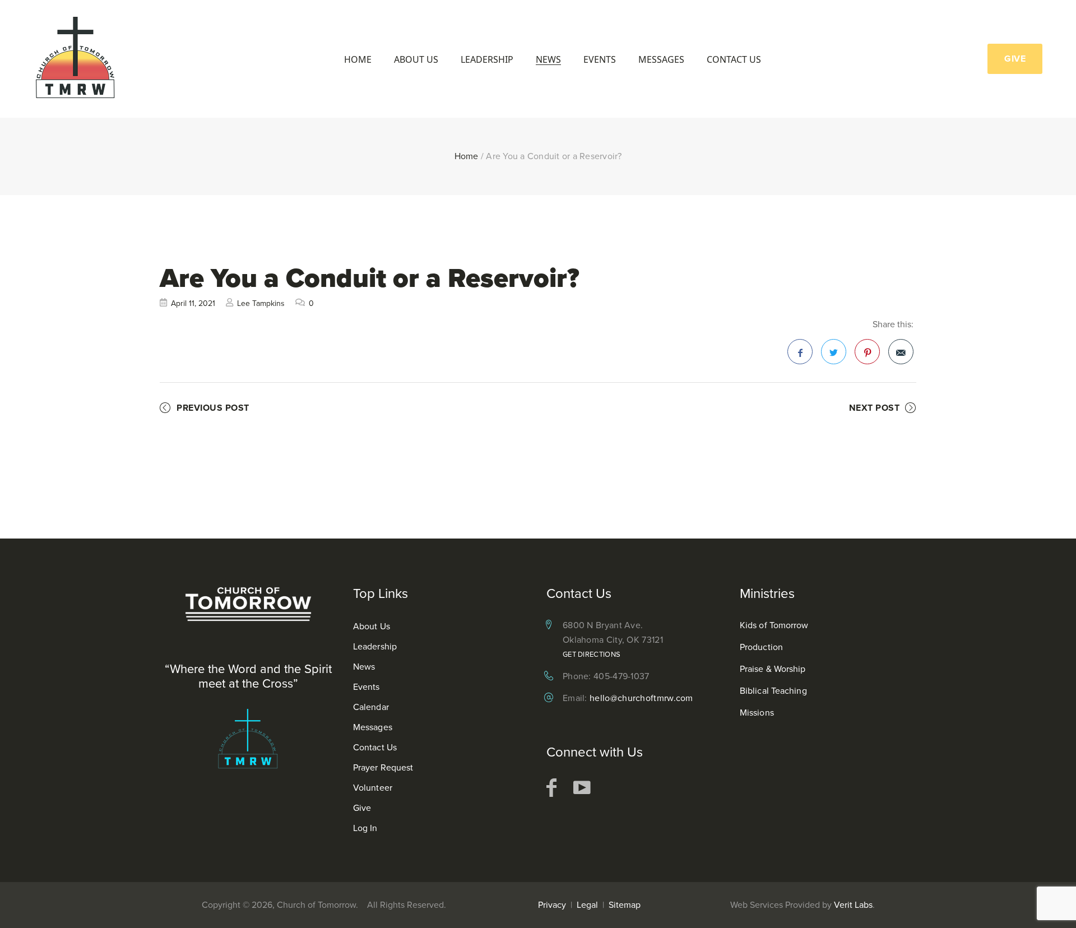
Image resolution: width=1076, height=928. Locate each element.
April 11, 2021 (193, 303)
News (548, 59)
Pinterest (867, 351)
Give (362, 807)
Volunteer (372, 787)
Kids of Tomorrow (774, 625)
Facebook (800, 351)
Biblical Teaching (773, 690)
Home (358, 59)
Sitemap (625, 904)
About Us (416, 59)
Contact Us (734, 59)
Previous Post (213, 407)
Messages (661, 59)
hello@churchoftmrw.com (641, 698)
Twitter (833, 351)
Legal (587, 904)
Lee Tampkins (261, 303)
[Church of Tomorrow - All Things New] (76, 59)
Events (599, 59)
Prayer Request (383, 767)
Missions (757, 712)
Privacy (552, 904)
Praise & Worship (773, 668)
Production (761, 647)
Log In (365, 828)
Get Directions (591, 654)
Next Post (874, 407)
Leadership (487, 59)
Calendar (371, 706)
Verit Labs (853, 904)
